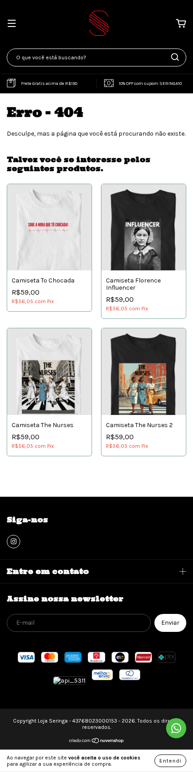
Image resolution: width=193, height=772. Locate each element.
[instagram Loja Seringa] (13, 541)
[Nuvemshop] (97, 742)
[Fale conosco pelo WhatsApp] (176, 728)
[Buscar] (175, 57)
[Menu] (11, 24)
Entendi (170, 761)
